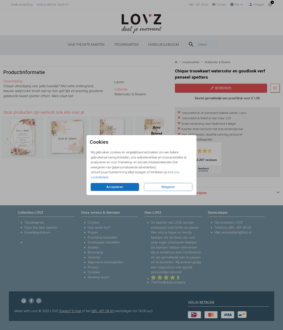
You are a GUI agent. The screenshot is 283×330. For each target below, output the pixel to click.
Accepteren (114, 187)
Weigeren (168, 187)
